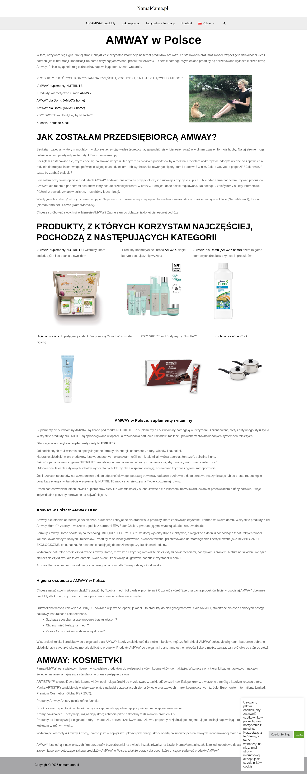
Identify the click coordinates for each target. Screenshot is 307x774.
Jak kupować (131, 23)
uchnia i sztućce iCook (54, 123)
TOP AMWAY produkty (99, 23)
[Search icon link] (224, 23)
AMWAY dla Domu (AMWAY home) (61, 100)
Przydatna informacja (160, 23)
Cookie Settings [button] (280, 734)
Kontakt (186, 23)
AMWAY (85, 93)
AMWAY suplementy (51, 85)
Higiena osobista (48, 336)
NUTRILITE (74, 85)
